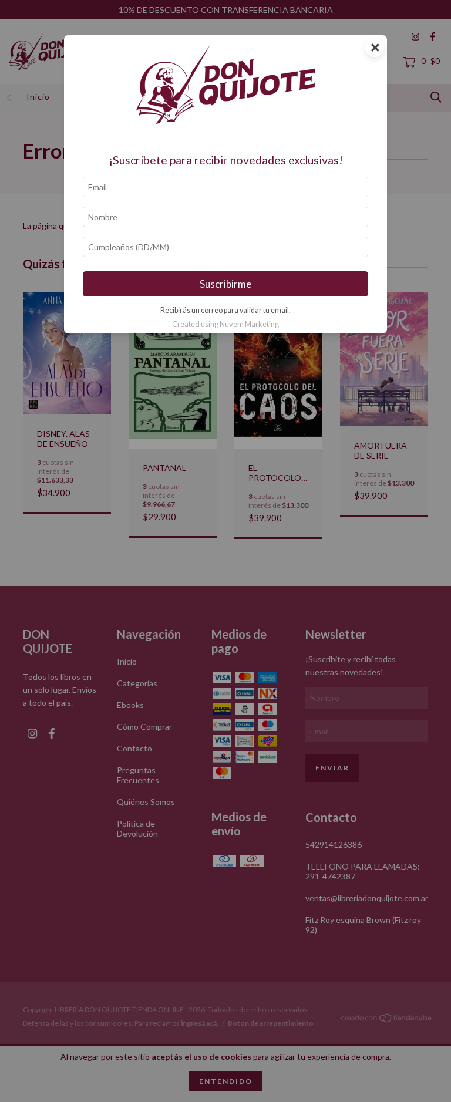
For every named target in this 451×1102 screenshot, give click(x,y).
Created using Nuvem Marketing (225, 324)
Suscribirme (225, 284)
